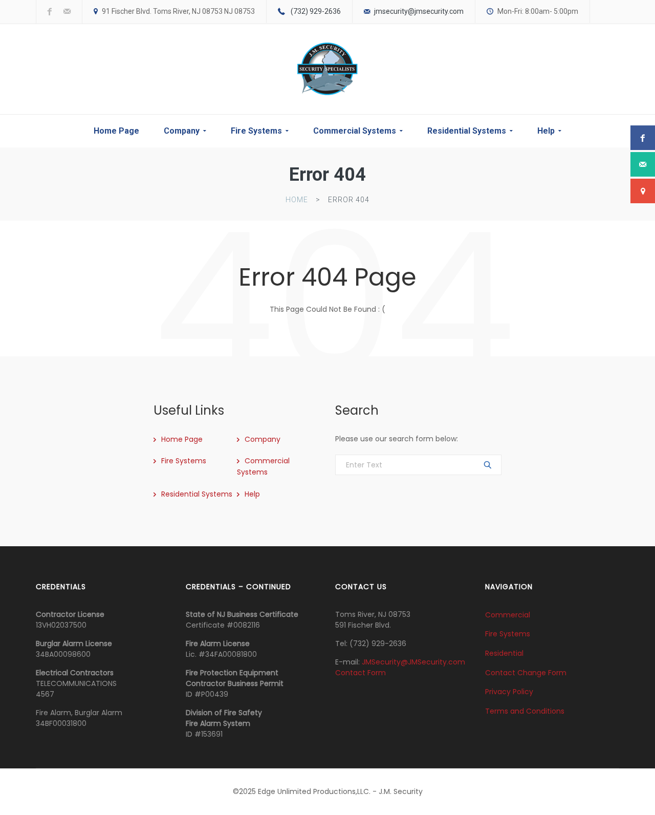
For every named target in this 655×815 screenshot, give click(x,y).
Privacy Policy (509, 692)
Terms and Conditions (524, 711)
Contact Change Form (525, 672)
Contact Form (360, 673)
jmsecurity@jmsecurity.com (419, 11)
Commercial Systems (354, 131)
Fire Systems (256, 131)
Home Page (116, 131)
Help (546, 131)
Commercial (507, 614)
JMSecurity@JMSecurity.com (413, 662)
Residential (504, 653)
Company (182, 131)
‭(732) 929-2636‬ (316, 11)
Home (297, 200)
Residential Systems (466, 131)
